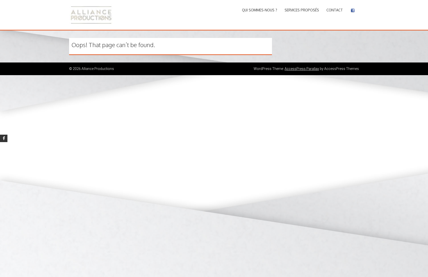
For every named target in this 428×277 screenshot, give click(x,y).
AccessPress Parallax (302, 69)
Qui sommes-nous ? (259, 10)
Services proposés (302, 10)
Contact (334, 10)
